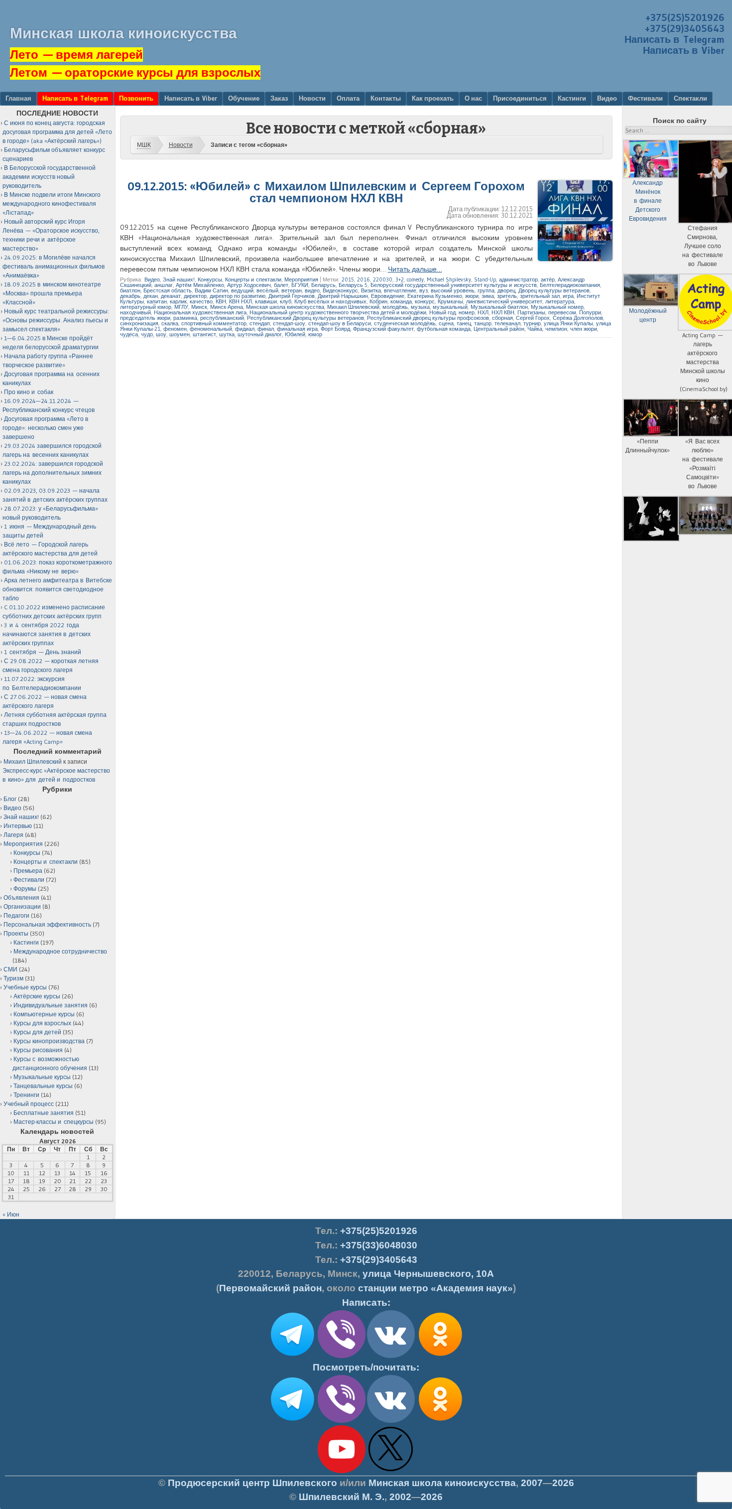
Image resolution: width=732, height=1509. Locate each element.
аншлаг (163, 284)
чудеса (129, 334)
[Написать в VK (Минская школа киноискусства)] (391, 1356)
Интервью (17, 825)
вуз (423, 290)
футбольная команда (444, 328)
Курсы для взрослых (42, 1023)
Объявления (21, 897)
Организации (22, 906)
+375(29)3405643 (685, 28)
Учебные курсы (25, 987)
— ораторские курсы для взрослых (135, 72)
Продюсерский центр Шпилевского (252, 1483)
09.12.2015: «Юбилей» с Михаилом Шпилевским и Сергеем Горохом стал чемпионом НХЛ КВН (326, 192)
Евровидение (387, 295)
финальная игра (297, 328)
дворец (506, 290)
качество (201, 301)
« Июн (10, 1214)
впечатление (400, 290)
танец (464, 323)
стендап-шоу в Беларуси (339, 323)
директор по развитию (237, 295)
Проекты (15, 933)
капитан (157, 301)
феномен (175, 328)
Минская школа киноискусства (123, 33)
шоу (161, 334)
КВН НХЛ (240, 301)
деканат (171, 295)
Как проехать (433, 98)
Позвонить (136, 98)
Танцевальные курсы (43, 1086)
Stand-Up (485, 279)
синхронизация (139, 323)
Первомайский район (270, 1288)
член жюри (583, 328)
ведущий (242, 290)
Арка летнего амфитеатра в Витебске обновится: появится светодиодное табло (57, 589)
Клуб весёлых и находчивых (330, 301)
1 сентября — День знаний (42, 652)
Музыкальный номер (557, 306)
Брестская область (167, 290)
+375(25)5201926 (685, 17)
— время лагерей (76, 54)
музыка (420, 306)
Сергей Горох (533, 317)
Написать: (366, 1302)
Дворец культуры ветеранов (554, 290)
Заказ (279, 98)
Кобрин (378, 301)
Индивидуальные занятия (50, 1005)
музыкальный (450, 306)
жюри (472, 295)
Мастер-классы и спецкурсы (53, 1121)
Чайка (534, 328)
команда (401, 301)
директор (195, 295)
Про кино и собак (28, 392)
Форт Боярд (335, 328)
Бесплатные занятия (43, 1112)
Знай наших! (179, 279)
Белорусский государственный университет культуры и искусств (453, 284)
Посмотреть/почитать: (366, 1367)
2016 (363, 279)
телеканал (507, 323)
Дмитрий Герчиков (291, 295)
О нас (473, 98)
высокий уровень (453, 290)
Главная (18, 98)
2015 (348, 279)
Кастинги (572, 98)
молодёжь (395, 306)
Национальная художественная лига (200, 312)
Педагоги (16, 915)
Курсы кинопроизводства (49, 1041)
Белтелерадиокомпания (570, 284)
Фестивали (645, 98)
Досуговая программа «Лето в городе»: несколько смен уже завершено (45, 427)
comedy (415, 279)
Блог (9, 799)
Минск (199, 306)
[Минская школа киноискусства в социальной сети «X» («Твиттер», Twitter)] (391, 1471)
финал (265, 328)
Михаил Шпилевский (353, 306)
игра (568, 295)
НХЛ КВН (502, 312)
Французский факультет (383, 328)
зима (488, 295)
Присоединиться (520, 98)
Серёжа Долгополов (578, 317)
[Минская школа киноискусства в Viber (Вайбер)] (342, 1420)
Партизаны (531, 312)
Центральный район (499, 328)
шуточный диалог (260, 334)
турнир (532, 323)
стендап (259, 323)
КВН (221, 301)
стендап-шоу (289, 323)
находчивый (135, 312)
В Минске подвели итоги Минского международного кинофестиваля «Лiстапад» (51, 203)
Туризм (13, 978)
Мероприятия (301, 279)
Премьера (27, 870)
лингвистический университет (504, 301)
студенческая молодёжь (405, 323)
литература (559, 301)
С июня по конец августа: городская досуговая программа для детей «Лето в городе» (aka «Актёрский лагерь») (57, 131)
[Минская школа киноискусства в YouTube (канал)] (342, 1471)
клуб (285, 301)
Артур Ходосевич (249, 284)
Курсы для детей (37, 1032)
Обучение (243, 98)
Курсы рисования (38, 1050)
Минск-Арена (226, 306)
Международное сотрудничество (60, 951)
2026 (563, 1483)
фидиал (244, 328)
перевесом (562, 312)
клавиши (266, 301)
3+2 (399, 279)
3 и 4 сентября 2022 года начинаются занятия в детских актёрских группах (46, 634)
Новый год (442, 312)
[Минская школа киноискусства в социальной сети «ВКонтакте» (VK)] (391, 1420)
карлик (178, 301)
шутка (227, 334)
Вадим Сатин (211, 290)
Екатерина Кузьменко (434, 295)
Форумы (24, 888)
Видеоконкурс (340, 290)
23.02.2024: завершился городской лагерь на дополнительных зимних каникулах (52, 472)
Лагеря (13, 834)
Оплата (348, 98)
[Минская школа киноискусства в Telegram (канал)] (292, 1420)
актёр (548, 279)
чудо (147, 334)
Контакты (385, 98)
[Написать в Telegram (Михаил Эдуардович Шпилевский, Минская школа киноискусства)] (292, 1356)
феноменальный (211, 328)
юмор (315, 334)
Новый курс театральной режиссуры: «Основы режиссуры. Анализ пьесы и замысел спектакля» (55, 320)
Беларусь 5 (353, 284)
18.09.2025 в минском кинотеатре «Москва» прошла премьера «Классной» (51, 293)
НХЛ (483, 312)
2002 (400, 1497)
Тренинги (26, 1094)
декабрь (130, 295)
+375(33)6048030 (378, 1245)
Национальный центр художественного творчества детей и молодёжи (337, 312)
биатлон (130, 290)
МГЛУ (181, 306)
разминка (185, 317)
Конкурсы (210, 279)
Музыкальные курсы (42, 1077)
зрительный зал (540, 295)
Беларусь (323, 284)
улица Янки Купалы (568, 323)
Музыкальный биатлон (499, 306)
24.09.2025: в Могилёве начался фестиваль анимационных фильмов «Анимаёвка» (53, 266)
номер (467, 312)
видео (312, 290)
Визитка (371, 290)
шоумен (179, 334)
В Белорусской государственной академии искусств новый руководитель (49, 176)
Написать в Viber (684, 50)
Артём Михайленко (200, 284)
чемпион (556, 328)
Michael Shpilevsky (449, 279)
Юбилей (295, 334)
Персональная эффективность (47, 924)
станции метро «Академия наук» (435, 1288)
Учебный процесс (28, 1103)
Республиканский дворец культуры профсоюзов (428, 317)
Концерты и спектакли (253, 279)
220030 (382, 279)
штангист (204, 334)
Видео (607, 98)
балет (281, 284)
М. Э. (341, 1497)
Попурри (590, 312)
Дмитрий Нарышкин (343, 295)
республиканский (222, 317)
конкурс (425, 301)
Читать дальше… (415, 269)
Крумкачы (450, 301)
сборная (502, 317)
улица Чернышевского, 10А (428, 1273)
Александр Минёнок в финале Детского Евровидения (648, 200)
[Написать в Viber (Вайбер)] (342, 1356)
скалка (169, 323)
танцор (482, 323)
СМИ (10, 969)
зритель (507, 295)
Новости (312, 98)
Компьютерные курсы (44, 1014)
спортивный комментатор (213, 323)
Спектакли (690, 98)
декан (150, 295)
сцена (446, 323)
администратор (518, 279)
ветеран (291, 290)
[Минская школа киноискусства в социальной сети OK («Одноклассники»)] (440, 1356)
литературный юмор (145, 306)
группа (486, 290)
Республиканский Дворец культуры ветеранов (305, 317)
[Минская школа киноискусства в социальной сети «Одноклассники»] (440, 1420)
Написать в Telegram (674, 39)
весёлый (267, 290)
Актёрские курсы (36, 996)
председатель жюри (145, 317)
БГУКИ (299, 284)
